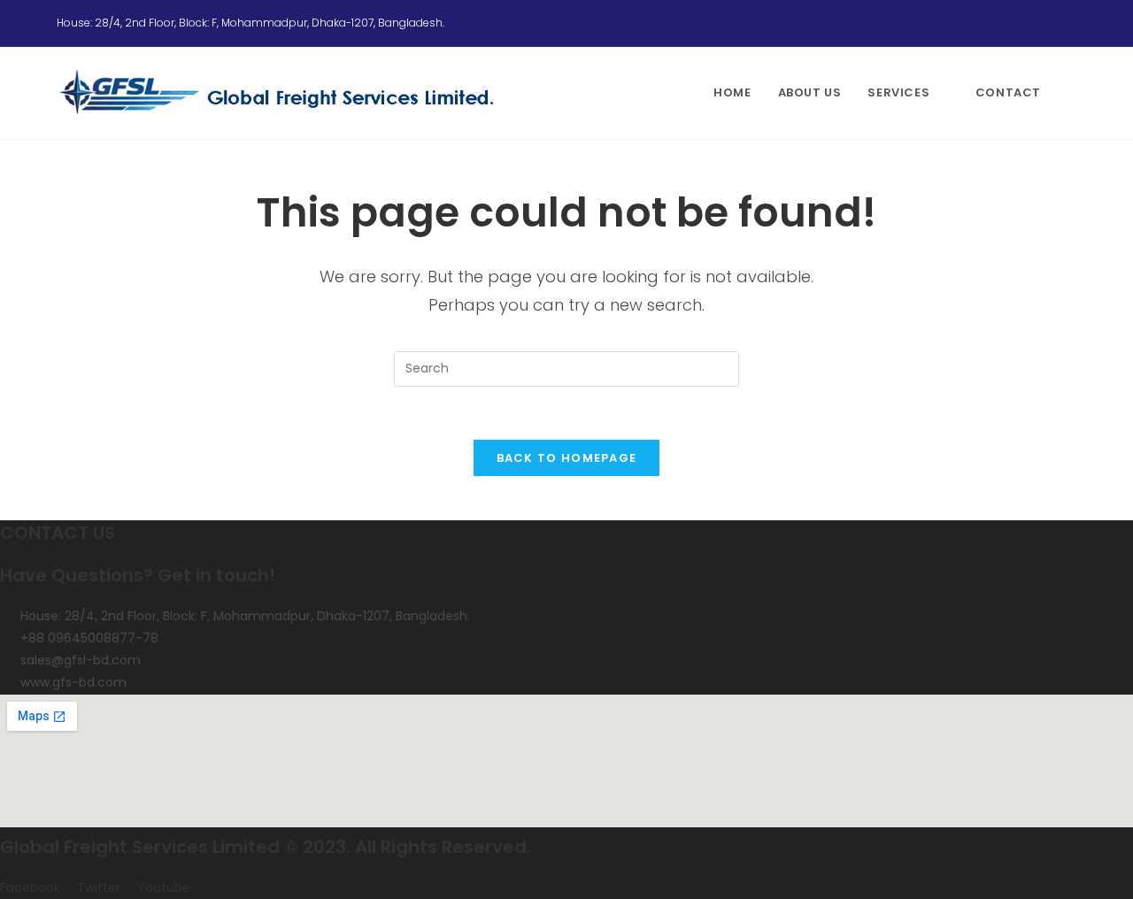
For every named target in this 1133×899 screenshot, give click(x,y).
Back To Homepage (567, 458)
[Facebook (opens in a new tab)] (1028, 23)
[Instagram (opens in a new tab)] (1049, 23)
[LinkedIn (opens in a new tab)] (1068, 23)
